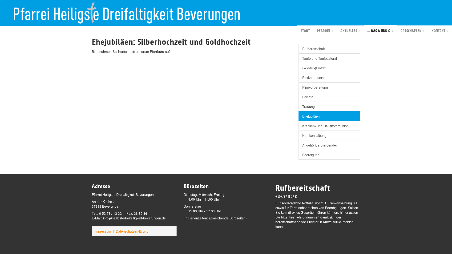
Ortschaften (410, 31)
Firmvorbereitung (315, 87)
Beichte (307, 97)
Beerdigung (310, 154)
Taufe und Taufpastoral (319, 58)
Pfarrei (323, 31)
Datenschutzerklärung (132, 231)
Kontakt (438, 31)
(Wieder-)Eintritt (314, 68)
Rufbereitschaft (313, 48)
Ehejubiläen (311, 116)
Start (305, 31)
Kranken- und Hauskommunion (325, 125)
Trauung (308, 106)
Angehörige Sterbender (319, 145)
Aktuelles (348, 31)
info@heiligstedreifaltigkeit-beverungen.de (134, 218)
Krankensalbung (314, 135)
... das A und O (378, 31)
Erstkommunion (314, 77)
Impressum (102, 231)
